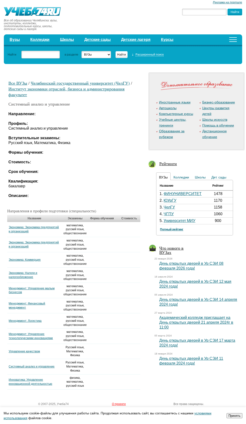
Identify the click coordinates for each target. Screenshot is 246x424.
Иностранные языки (175, 102)
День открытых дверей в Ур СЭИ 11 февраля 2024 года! (191, 360)
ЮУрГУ (170, 200)
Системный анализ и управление (32, 366)
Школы (67, 40)
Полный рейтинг (171, 229)
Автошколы (168, 108)
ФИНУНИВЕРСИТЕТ (183, 194)
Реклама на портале (227, 2)
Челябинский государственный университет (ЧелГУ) (80, 83)
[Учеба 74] (34, 12)
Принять (234, 416)
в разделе (71, 54)
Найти (12, 54)
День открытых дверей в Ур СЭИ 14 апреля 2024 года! (198, 301)
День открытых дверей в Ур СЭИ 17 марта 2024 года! (197, 342)
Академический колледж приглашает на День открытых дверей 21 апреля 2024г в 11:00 (196, 322)
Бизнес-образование (218, 102)
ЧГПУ (169, 214)
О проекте (119, 404)
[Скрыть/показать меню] (233, 39)
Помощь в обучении (218, 125)
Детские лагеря (135, 40)
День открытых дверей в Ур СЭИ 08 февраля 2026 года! (191, 265)
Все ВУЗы (17, 83)
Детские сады (97, 40)
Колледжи (39, 40)
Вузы (15, 40)
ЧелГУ (169, 207)
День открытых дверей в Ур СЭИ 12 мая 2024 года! (195, 283)
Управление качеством (24, 351)
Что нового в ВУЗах (171, 250)
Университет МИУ (179, 221)
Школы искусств (214, 119)
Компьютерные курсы (176, 114)
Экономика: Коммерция (25, 259)
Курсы (167, 40)
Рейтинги (168, 163)
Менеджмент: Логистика (25, 321)
